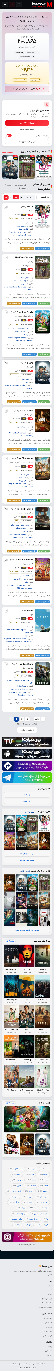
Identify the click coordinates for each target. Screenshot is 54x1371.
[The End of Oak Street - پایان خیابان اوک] (9, 900)
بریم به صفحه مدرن (27, 122)
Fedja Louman (13, 585)
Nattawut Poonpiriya (18, 630)
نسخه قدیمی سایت (27, 129)
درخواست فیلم (47, 1335)
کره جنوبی (24, 284)
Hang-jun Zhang (20, 281)
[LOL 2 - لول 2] (44, 823)
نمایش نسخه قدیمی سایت (27, 1367)
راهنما (50, 1346)
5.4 (24, 215)
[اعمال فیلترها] (6, 197)
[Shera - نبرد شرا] (9, 823)
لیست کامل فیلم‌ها (27, 854)
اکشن (28, 379)
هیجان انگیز (22, 427)
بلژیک (21, 229)
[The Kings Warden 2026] (42, 267)
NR (17, 273)
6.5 (24, 371)
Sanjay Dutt (22, 433)
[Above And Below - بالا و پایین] (9, 917)
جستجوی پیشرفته (45, 1307)
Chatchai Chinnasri (19, 639)
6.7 (24, 517)
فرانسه (26, 229)
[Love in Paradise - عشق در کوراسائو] (9, 841)
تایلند (26, 635)
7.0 (24, 269)
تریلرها (49, 1285)
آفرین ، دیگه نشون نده (27, 141)
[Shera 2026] (42, 372)
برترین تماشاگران (46, 1303)
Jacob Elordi (21, 692)
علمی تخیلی (25, 680)
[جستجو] (19, 4)
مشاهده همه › (7, 152)
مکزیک (25, 531)
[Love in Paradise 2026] (42, 569)
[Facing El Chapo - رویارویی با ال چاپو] (21, 841)
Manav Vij (29, 388)
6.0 (24, 568)
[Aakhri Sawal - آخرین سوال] (44, 841)
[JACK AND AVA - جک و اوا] (21, 917)
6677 (37, 719)
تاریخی (27, 277)
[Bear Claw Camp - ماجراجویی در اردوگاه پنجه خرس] (33, 841)
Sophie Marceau (20, 232)
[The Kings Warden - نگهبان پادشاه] (33, 823)
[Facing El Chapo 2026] (42, 518)
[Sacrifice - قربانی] (44, 917)
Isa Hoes (23, 585)
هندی (26, 801)
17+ (16, 521)
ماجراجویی (19, 328)
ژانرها (50, 1294)
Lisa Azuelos (21, 226)
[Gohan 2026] (42, 620)
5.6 (24, 418)
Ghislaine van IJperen (25, 588)
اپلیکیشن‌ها (48, 1351)
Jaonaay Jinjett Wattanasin (16, 641)
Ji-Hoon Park (12, 287)
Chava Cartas (21, 528)
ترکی (50, 1289)
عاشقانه (27, 576)
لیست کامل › (9, 941)
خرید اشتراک (47, 1331)
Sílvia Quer (22, 477)
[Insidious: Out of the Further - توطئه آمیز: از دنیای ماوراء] (33, 917)
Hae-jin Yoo (22, 287)
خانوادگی (12, 328)
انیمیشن (27, 328)
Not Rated (14, 219)
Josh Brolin (22, 695)
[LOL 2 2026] (42, 216)
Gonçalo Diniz (13, 484)
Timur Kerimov (20, 340)
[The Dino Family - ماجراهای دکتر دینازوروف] (21, 823)
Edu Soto (22, 484)
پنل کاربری (48, 1318)
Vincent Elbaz (18, 235)
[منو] (5, 4)
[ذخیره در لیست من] (39, 158)
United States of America (19, 689)
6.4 (24, 320)
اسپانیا (26, 480)
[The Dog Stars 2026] (42, 673)
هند (26, 382)
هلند (26, 582)
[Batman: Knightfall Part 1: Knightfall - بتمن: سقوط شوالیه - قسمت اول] (21, 900)
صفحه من (48, 1322)
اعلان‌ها (49, 1355)
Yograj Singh (9, 385)
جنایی (28, 525)
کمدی (28, 223)
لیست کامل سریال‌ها (27, 860)
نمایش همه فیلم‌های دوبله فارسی (27, 930)
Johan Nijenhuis (20, 579)
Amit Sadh (13, 433)
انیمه (25, 794)
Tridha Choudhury (26, 436)
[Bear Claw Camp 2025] (42, 468)
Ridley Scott (22, 686)
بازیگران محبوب (46, 1298)
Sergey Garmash (20, 338)
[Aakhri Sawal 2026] (42, 420)
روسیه (26, 334)
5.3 (24, 466)
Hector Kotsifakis (17, 537)
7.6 (24, 618)
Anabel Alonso (27, 486)
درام (22, 277)
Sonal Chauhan (20, 385)
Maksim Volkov (20, 331)
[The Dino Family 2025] (42, 321)
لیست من (48, 1327)
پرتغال (21, 480)
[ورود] (12, 4)
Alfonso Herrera (20, 534)
